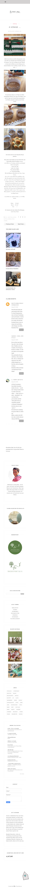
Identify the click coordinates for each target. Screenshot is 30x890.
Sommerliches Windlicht (12, 268)
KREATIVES (15, 607)
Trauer (8, 714)
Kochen (20, 700)
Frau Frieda (10, 745)
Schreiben (9, 711)
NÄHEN (15, 609)
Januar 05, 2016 (15, 307)
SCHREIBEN (15, 611)
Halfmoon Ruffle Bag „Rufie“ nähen (14, 757)
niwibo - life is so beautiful (13, 728)
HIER (18, 841)
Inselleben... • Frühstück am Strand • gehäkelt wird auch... (14, 765)
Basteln (5, 219)
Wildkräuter (14, 714)
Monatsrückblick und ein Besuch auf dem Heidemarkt (15, 730)
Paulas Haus (12, 31)
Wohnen (20, 714)
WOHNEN (15, 615)
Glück (17, 697)
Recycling (18, 707)
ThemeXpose (19, 886)
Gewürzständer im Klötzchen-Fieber (10, 288)
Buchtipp (9, 697)
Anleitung (15, 23)
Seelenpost (15, 711)
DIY (13, 697)
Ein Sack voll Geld (10, 249)
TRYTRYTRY (10, 750)
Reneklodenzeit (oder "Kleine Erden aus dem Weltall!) (14, 746)
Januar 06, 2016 (15, 381)
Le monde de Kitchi (12, 733)
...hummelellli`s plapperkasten (14, 763)
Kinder (9, 219)
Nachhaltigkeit (14, 704)
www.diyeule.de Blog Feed (13, 756)
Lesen (8, 704)
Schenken (18, 709)
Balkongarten (10, 695)
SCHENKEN (15, 617)
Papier (9, 738)
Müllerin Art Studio (12, 741)
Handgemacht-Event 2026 (13, 761)
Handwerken (9, 700)
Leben (21, 702)
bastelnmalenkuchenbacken (17, 304)
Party (12, 707)
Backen (14, 217)
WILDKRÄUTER (15, 613)
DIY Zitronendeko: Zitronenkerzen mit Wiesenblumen (15, 770)
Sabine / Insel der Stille (17, 336)
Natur (20, 704)
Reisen (8, 709)
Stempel (5, 220)
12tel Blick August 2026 (12, 734)
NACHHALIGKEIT (15, 618)
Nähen (8, 707)
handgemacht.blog (11, 760)
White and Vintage (12, 768)
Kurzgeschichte (10, 702)
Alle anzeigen (22, 773)
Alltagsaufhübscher (12, 737)
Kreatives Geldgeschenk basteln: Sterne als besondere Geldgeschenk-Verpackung (15, 752)
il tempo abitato (17, 379)
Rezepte (12, 709)
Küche (13, 219)
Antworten (21, 329)
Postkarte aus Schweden (12, 742)
